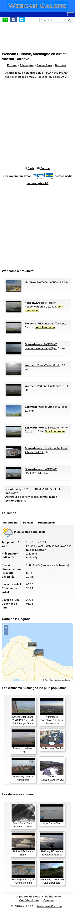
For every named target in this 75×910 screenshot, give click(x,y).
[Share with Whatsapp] (5, 19)
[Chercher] (69, 20)
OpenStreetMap (52, 680)
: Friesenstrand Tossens (45, 323)
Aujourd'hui (10, 522)
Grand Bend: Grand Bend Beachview (23, 825)
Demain (28, 522)
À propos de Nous (28, 896)
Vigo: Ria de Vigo (52, 823)
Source (45, 168)
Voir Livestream (45, 327)
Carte (31, 168)
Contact (48, 900)
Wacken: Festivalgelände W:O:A (52, 778)
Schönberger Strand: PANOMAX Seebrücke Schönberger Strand (23, 720)
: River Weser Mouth (42, 365)
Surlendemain (47, 522)
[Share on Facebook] (13, 19)
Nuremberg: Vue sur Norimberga (23, 778)
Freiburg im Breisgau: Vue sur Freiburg (23, 881)
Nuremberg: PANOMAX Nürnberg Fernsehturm (52, 720)
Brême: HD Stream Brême (23, 853)
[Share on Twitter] (21, 19)
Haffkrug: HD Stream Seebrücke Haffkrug (52, 853)
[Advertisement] (33, 35)
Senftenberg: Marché (52, 748)
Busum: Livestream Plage (23, 750)
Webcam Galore (49, 906)
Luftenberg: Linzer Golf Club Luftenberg (52, 881)
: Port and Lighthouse (43, 385)
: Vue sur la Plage (46, 406)
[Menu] (70, 14)
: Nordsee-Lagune (41, 281)
